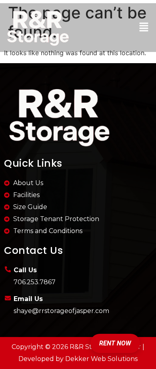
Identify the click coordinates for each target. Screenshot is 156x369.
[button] (144, 27)
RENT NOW (115, 343)
